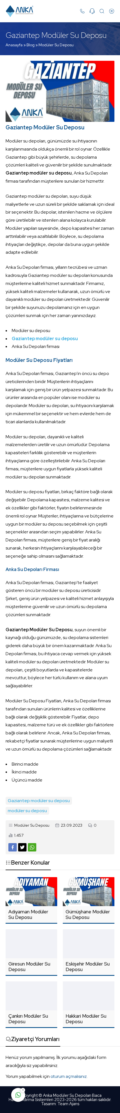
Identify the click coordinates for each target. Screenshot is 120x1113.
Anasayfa (14, 44)
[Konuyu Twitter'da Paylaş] (22, 847)
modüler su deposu (27, 811)
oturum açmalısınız (69, 1076)
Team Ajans (68, 1104)
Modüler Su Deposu (56, 44)
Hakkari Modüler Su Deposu (86, 1019)
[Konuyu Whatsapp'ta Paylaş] (32, 847)
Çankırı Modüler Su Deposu (28, 1019)
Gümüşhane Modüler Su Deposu (88, 914)
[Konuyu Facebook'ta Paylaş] (12, 847)
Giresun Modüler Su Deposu (29, 966)
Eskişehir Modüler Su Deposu (88, 966)
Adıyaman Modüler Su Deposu (28, 914)
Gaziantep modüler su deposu (39, 801)
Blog (31, 44)
